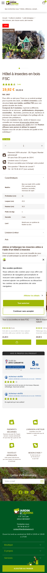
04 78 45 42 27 (35, 456)
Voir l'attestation (15, 367)
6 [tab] (27, 68)
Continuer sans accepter (23, 311)
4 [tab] (24, 68)
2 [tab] (21, 68)
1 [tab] (19, 68)
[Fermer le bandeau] (43, 260)
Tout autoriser (23, 303)
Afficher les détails (32, 295)
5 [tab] (26, 68)
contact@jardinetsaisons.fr (23, 529)
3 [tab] (22, 68)
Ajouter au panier (16, 342)
